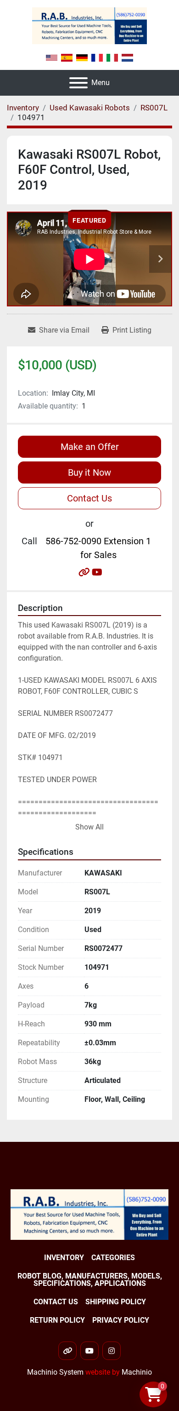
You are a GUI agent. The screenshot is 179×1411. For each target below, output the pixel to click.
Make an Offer (90, 446)
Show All (89, 827)
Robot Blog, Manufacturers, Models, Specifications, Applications (89, 1280)
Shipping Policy (115, 1301)
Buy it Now (89, 472)
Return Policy (57, 1320)
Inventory (64, 1257)
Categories (113, 1257)
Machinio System (55, 1372)
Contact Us (89, 498)
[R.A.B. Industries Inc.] (89, 1213)
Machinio (137, 1372)
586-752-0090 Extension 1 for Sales (98, 548)
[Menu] (78, 82)
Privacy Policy (120, 1320)
